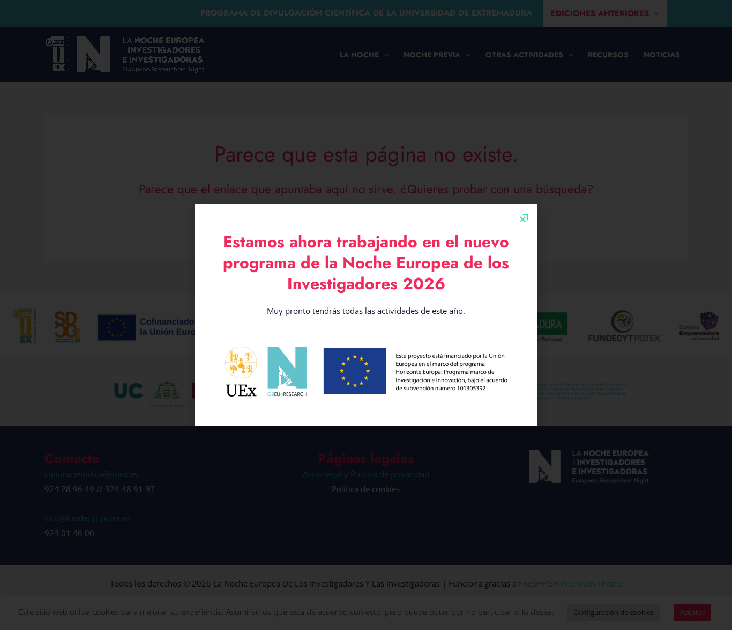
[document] (366, 315)
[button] (523, 219)
